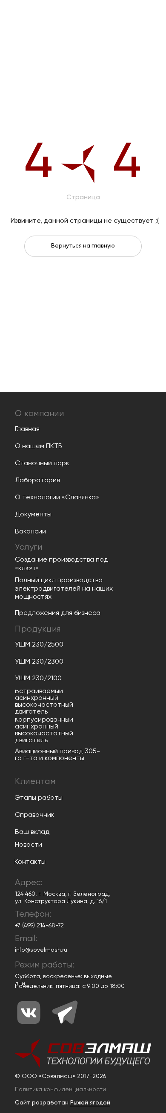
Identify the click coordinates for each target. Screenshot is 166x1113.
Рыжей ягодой (90, 1103)
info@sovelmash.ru (41, 950)
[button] (60, 1089)
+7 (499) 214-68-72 (39, 926)
